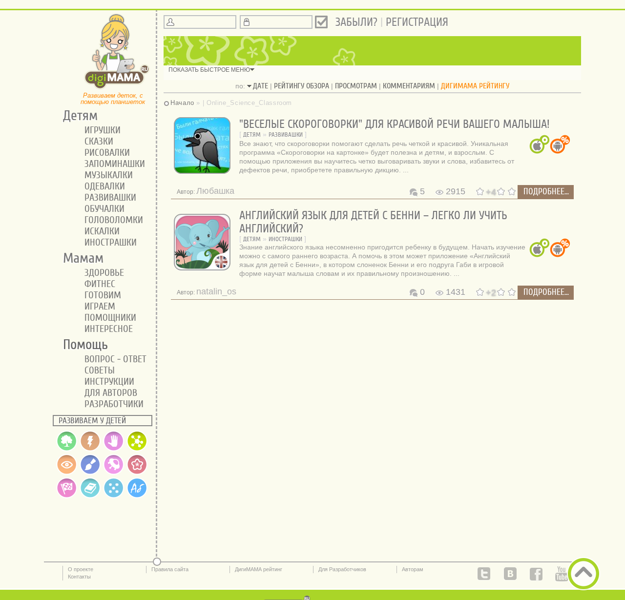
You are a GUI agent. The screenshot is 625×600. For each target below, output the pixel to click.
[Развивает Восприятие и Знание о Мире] (67, 449)
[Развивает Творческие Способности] (90, 472)
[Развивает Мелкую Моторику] (114, 449)
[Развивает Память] (90, 449)
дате (260, 86)
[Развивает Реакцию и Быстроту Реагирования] (67, 496)
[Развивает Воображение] (114, 472)
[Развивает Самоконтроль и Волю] (137, 472)
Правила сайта (169, 569)
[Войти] (321, 22)
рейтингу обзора (301, 86)
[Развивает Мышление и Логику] (137, 449)
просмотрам (356, 86)
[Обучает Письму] (137, 496)
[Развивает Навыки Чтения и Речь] (90, 496)
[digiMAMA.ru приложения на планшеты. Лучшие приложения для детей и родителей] (117, 88)
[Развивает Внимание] (67, 472)
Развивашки (286, 134)
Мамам (80, 258)
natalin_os (216, 291)
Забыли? (356, 22)
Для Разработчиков (342, 569)
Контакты (79, 576)
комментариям (409, 86)
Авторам (412, 569)
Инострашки (285, 239)
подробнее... (546, 191)
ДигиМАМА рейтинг (258, 569)
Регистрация (417, 22)
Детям (252, 134)
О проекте (80, 569)
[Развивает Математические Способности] (114, 496)
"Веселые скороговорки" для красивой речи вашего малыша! (394, 124)
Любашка (215, 191)
